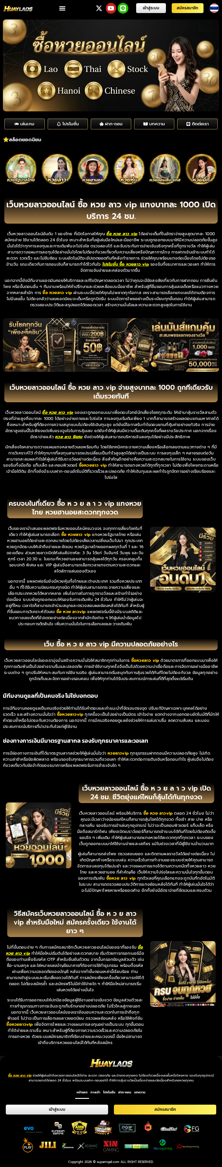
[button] (62, 8)
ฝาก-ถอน (124, 1092)
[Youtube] (111, 8)
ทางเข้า (95, 1092)
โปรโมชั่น (109, 1092)
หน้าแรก (82, 1092)
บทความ (139, 1092)
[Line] (123, 8)
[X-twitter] (99, 8)
